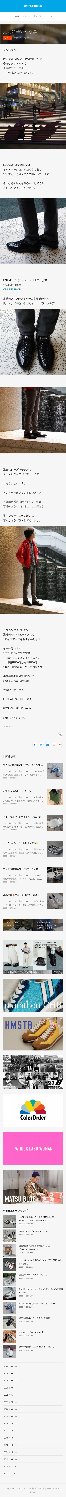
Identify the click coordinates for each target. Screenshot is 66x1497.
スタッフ (26, 16)
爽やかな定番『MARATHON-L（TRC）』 (37, 1346)
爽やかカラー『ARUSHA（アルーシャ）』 (37, 1231)
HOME (17, 16)
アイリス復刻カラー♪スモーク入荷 (20, 869)
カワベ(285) (7, 726)
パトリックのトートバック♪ (17, 791)
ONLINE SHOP (12, 289)
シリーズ (48, 16)
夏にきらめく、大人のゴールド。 (33, 1274)
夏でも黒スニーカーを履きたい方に (34, 1317)
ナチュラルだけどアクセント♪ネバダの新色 (25, 817)
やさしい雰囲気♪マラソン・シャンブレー (24, 764)
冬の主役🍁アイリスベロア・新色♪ (21, 895)
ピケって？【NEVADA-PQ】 (31, 1332)
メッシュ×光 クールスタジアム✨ (21, 843)
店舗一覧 (37, 16)
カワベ (8, 38)
